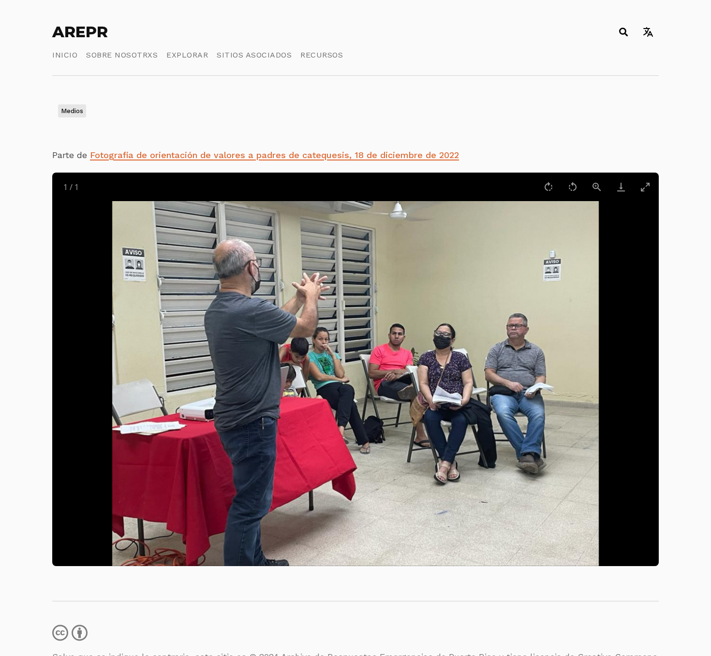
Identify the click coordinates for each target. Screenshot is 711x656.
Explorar (187, 54)
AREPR (80, 32)
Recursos (321, 54)
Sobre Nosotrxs (122, 54)
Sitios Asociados (254, 54)
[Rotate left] (573, 186)
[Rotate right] (548, 186)
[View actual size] (597, 186)
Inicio (64, 54)
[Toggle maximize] (645, 186)
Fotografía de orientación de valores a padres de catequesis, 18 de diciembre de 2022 (274, 155)
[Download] (621, 186)
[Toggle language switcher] (648, 32)
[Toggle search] (623, 32)
